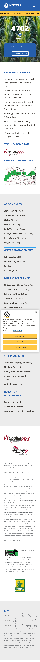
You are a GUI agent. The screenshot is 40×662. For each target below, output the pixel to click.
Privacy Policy (17, 330)
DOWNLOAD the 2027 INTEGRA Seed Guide (20, 13)
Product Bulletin (20, 53)
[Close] (36, 312)
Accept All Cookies (20, 347)
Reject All (20, 342)
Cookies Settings (20, 336)
